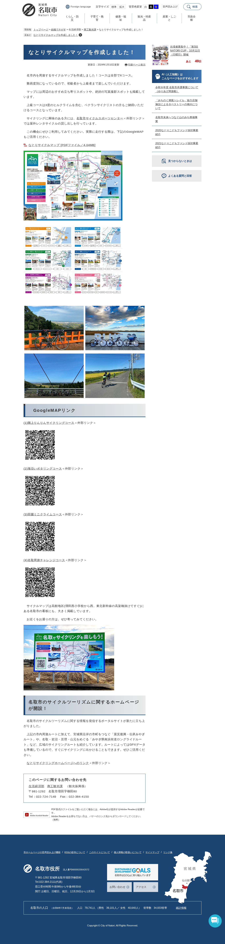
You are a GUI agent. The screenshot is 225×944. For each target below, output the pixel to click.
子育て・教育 (97, 18)
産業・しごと (169, 18)
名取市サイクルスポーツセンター (99, 118)
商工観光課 (90, 29)
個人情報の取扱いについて (127, 852)
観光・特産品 (144, 18)
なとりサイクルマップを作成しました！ (55, 35)
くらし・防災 (72, 18)
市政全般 (192, 18)
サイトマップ (152, 852)
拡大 (121, 6)
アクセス (141, 887)
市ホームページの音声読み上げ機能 (42, 852)
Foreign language (81, 6)
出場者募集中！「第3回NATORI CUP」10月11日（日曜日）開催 (185, 50)
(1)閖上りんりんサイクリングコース (49, 422)
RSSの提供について (74, 852)
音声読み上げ (170, 6)
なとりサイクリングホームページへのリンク (58, 763)
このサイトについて (99, 852)
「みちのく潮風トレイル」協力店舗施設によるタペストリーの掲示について (176, 104)
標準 (114, 6)
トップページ (40, 29)
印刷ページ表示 (136, 64)
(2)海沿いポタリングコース (43, 468)
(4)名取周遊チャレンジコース (44, 560)
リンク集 (167, 852)
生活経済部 (36, 786)
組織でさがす (58, 29)
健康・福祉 (120, 18)
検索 (195, 6)
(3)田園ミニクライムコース (43, 514)
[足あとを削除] (80, 35)
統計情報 (181, 907)
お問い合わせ (117, 887)
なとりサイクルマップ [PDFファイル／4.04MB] (62, 145)
